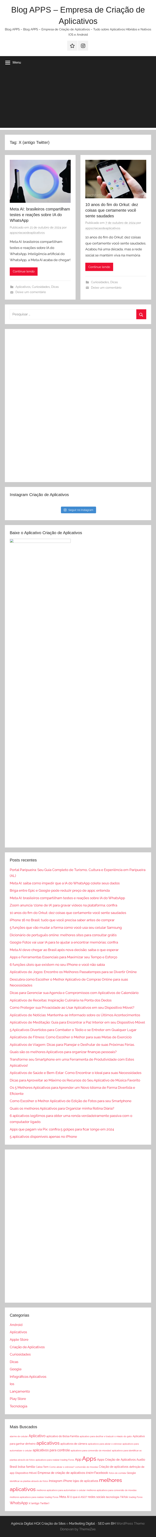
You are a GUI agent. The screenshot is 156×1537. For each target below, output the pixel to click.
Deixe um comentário (30, 292)
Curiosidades (41, 287)
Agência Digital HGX (26, 1523)
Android (16, 1325)
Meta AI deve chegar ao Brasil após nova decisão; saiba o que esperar (64, 950)
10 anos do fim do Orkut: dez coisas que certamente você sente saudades (111, 210)
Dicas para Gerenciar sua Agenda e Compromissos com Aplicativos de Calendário (74, 993)
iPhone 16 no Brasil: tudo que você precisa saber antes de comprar (62, 920)
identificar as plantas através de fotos (29, 1481)
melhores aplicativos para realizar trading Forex (34, 1497)
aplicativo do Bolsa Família (62, 1436)
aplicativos (48, 1443)
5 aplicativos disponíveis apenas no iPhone (43, 1137)
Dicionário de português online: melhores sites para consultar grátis (63, 935)
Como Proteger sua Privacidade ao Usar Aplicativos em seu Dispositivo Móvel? (72, 1007)
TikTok (124, 1497)
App (78, 1459)
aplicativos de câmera (73, 1443)
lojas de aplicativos (85, 1481)
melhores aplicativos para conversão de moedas (111, 1490)
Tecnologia (18, 1406)
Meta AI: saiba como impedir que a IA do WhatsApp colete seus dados (65, 883)
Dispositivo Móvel (26, 1472)
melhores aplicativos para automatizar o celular (61, 1490)
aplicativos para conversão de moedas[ (91, 1450)
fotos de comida (117, 1473)
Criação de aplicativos (113, 1466)
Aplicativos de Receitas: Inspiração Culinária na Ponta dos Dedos (61, 1000)
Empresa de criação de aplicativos (61, 1473)
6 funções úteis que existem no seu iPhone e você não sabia (57, 965)
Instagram (55, 1481)
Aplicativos (22, 287)
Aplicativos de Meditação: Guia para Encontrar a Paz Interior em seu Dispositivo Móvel (77, 1022)
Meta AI (64, 1497)
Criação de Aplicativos (27, 1347)
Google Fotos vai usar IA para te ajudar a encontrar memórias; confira (64, 942)
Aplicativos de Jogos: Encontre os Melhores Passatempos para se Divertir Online (73, 972)
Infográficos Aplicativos (28, 1377)
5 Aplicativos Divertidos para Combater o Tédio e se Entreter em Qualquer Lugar (73, 1030)
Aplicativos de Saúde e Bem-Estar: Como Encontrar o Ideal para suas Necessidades (75, 1073)
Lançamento (20, 1391)
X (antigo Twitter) (39, 1503)
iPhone (67, 1481)
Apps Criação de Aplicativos (116, 1459)
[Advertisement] (78, 99)
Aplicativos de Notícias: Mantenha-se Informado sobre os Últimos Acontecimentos (75, 1015)
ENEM (89, 1472)
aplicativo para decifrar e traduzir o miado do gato (106, 1436)
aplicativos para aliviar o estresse (105, 1444)
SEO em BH (107, 1523)
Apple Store (19, 1339)
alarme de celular (19, 1436)
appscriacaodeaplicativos (27, 233)
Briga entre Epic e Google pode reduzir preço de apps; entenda (60, 890)
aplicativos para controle (51, 1450)
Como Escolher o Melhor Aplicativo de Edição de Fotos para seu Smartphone (70, 1101)
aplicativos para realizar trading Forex (55, 1460)
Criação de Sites (53, 1523)
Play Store (18, 1399)
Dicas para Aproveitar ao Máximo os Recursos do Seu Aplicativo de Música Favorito (75, 1080)
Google (16, 1369)
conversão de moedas (86, 1467)
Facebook (101, 1473)
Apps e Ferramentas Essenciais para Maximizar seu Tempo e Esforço (63, 957)
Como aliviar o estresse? (61, 1467)
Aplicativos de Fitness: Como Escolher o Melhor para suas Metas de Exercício (71, 1037)
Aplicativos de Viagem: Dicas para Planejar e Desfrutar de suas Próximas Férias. (72, 1045)
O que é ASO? (78, 1497)
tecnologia (112, 1497)
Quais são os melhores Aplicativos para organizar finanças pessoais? (63, 1052)
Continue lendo (24, 271)
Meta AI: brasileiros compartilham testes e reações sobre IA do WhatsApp (40, 215)
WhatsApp (19, 1503)
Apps (89, 1458)
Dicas (55, 287)
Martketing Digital (82, 1523)
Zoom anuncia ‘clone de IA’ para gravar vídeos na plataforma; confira (63, 905)
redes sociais (96, 1497)
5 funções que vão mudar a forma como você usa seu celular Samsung (66, 927)
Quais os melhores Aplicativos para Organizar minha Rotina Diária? (62, 1108)
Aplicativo (37, 1436)
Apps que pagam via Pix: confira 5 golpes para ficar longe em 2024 (62, 1129)
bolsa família (26, 1466)
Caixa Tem (42, 1466)
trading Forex (136, 1497)
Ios (12, 1384)
